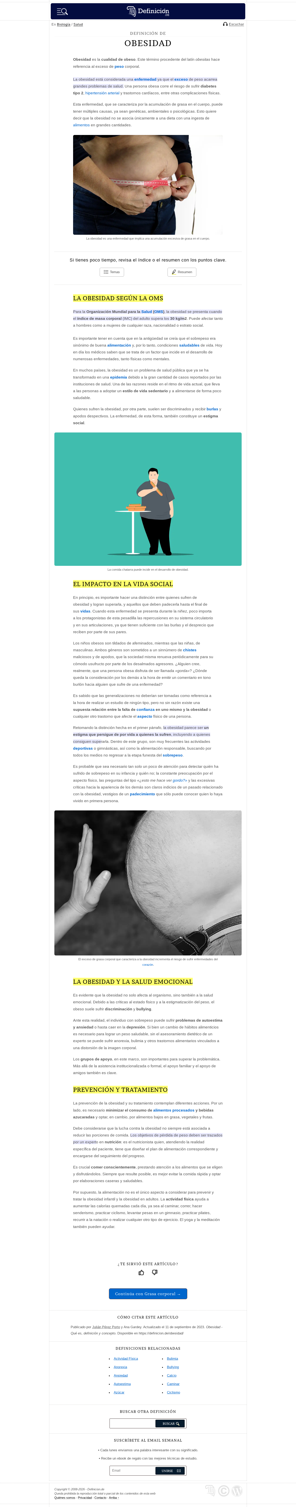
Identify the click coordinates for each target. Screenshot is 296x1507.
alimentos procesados (174, 1110)
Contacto (100, 1497)
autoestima (122, 1384)
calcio (171, 1375)
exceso (181, 79)
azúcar (119, 1392)
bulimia (172, 1359)
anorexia (120, 1367)
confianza (146, 709)
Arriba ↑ (114, 1497)
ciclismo (173, 1392)
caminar (173, 1384)
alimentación (119, 345)
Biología (63, 24)
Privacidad (85, 1497)
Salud (78, 24)
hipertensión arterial (102, 93)
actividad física (126, 1359)
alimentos (81, 125)
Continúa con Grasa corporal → (148, 1293)
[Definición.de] (148, 11)
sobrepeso (173, 755)
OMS (158, 312)
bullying (173, 1367)
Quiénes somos (64, 1497)
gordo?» (180, 780)
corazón (147, 964)
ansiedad (121, 1375)
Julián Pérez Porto (106, 1327)
